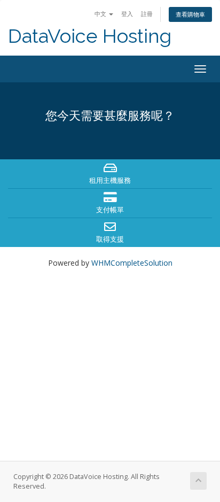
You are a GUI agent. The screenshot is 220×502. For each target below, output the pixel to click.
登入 (127, 14)
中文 (101, 14)
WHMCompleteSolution (131, 263)
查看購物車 (190, 14)
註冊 (147, 14)
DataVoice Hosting (89, 36)
